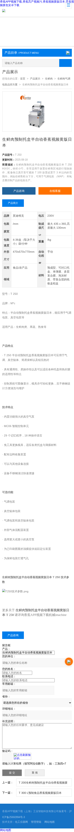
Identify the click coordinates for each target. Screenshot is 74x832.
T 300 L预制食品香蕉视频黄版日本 (40, 792)
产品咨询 (18, 190)
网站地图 (49, 821)
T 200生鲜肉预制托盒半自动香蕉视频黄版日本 (43, 783)
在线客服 (55, 190)
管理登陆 (36, 821)
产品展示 (35, 78)
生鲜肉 (49, 78)
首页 (22, 78)
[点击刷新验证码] (22, 756)
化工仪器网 (21, 821)
